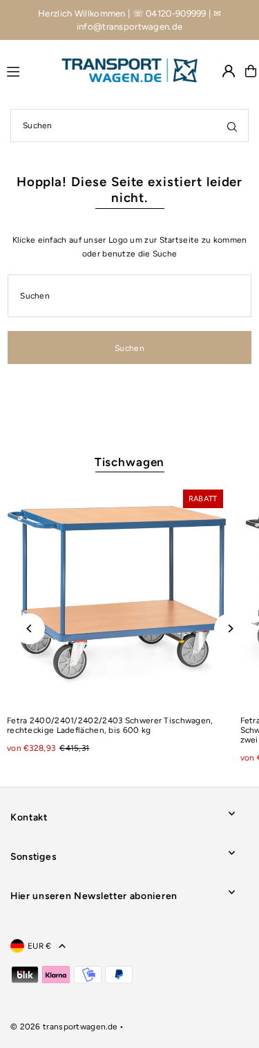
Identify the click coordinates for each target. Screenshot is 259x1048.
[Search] (232, 125)
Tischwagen (130, 462)
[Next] (229, 628)
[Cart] (250, 71)
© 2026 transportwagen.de (63, 1026)
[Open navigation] (27, 70)
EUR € (40, 946)
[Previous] (29, 628)
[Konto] (228, 71)
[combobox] (129, 125)
